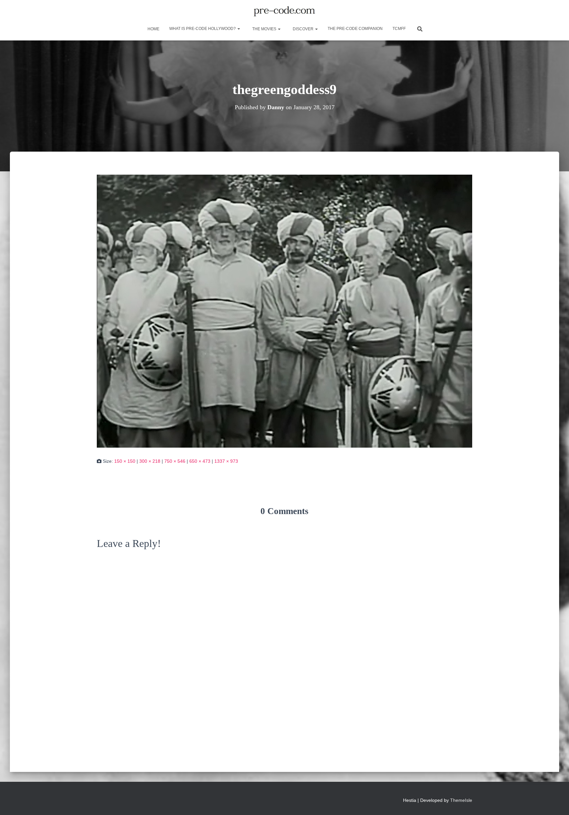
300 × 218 (149, 461)
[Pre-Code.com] (284, 11)
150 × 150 (124, 461)
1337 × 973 (226, 461)
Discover (303, 29)
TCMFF (399, 28)
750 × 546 (174, 461)
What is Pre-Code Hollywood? (203, 28)
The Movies (264, 29)
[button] (238, 28)
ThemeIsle (461, 800)
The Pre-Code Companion (355, 28)
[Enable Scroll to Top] (556, 802)
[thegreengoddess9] (284, 310)
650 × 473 (199, 461)
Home (153, 29)
